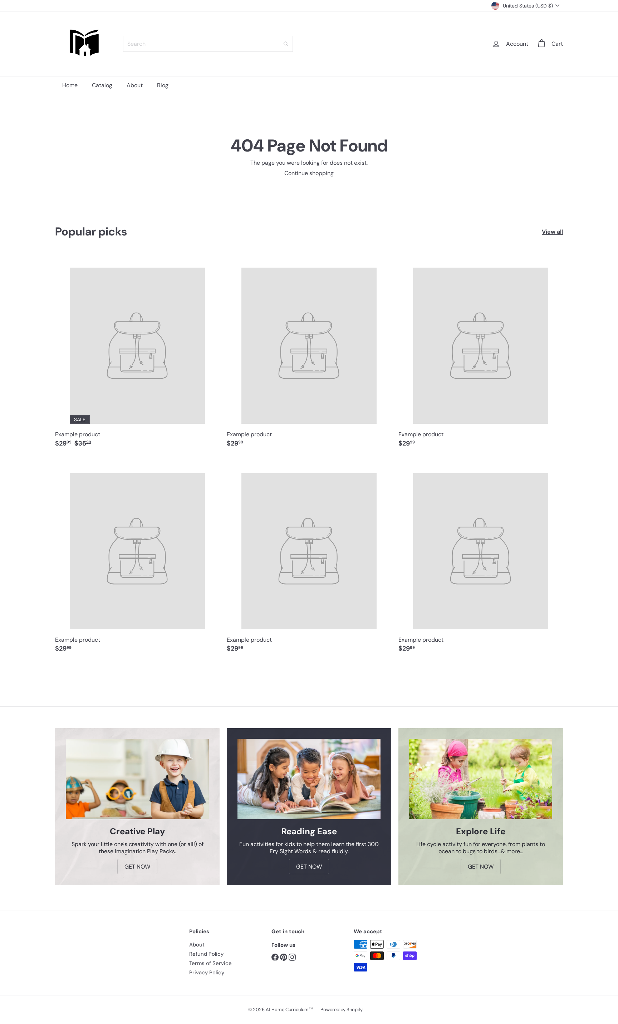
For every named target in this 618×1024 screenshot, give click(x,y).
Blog (162, 85)
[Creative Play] (137, 779)
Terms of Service (210, 963)
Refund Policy (206, 954)
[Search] (286, 44)
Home (70, 85)
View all (552, 231)
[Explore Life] (480, 779)
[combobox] (208, 44)
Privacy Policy (206, 972)
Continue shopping (309, 173)
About (135, 85)
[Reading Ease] (309, 779)
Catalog (102, 85)
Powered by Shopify (341, 1009)
